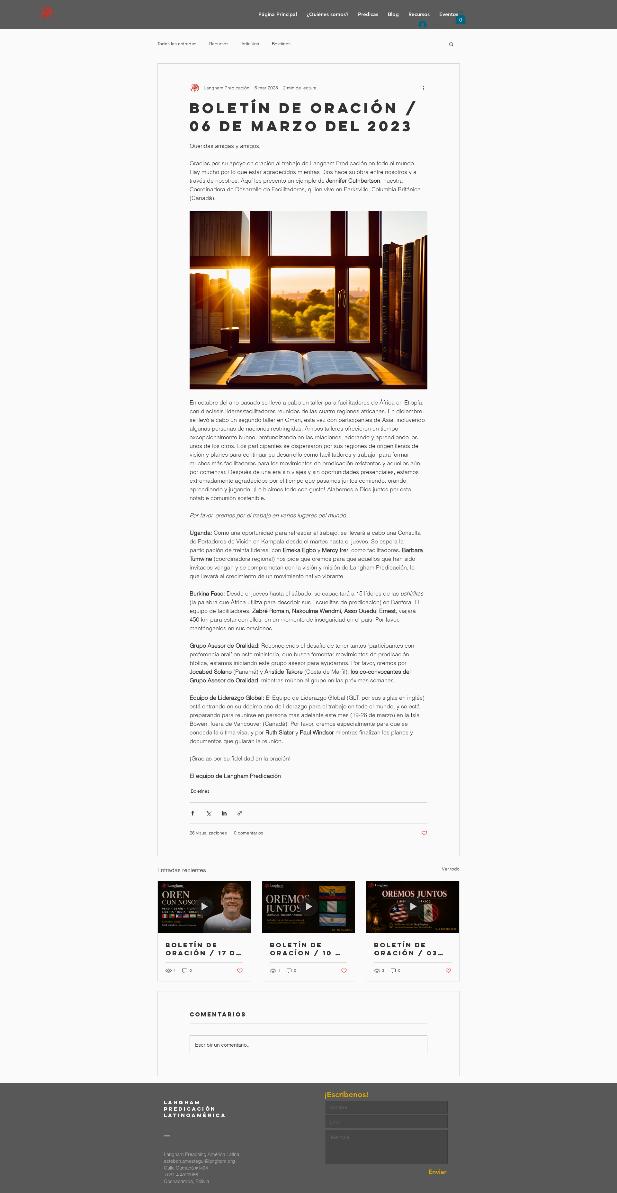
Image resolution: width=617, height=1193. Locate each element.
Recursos (218, 44)
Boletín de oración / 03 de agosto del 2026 (409, 949)
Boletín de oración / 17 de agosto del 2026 (203, 949)
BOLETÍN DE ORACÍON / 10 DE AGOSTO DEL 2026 (308, 949)
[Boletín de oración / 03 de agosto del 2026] (412, 907)
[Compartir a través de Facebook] (193, 813)
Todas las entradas (176, 44)
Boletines (281, 44)
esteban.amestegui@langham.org (199, 1161)
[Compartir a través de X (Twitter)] (208, 813)
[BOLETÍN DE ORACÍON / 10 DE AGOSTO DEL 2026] (308, 907)
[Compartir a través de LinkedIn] (224, 813)
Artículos (250, 44)
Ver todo (451, 869)
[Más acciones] (423, 88)
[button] (451, 44)
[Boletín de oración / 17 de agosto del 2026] (204, 907)
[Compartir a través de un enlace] (240, 813)
